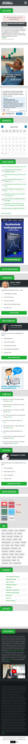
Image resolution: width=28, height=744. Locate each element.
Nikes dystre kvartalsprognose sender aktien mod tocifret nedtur (14, 194)
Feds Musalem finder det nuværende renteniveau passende (12, 170)
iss (12, 542)
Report (16, 554)
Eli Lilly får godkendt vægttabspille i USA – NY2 (15, 166)
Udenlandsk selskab (6, 560)
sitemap (3, 733)
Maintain (17, 545)
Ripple (2, 731)
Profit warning (5, 554)
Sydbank (14, 557)
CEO (15, 533)
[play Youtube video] (14, 671)
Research (22, 554)
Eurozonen (9, 539)
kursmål (7, 545)
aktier (3, 533)
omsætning (11, 551)
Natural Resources (6, 548)
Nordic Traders (9, 659)
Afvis (17, 742)
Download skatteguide (14, 483)
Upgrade (14, 560)
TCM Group (20, 557)
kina (3, 545)
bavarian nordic (9, 533)
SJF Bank (9, 557)
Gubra (20, 539)
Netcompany (14, 548)
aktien (16, 530)
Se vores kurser (14, 312)
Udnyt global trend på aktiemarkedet (11, 431)
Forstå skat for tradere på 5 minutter (11, 420)
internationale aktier (6, 542)
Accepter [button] (13, 742)
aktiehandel (4, 530)
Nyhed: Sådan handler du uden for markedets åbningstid (13, 24)
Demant (3, 536)
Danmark (20, 533)
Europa (3, 539)
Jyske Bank (23, 542)
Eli (21, 536)
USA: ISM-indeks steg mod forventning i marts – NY (15, 175)
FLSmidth (15, 539)
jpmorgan (17, 542)
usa (18, 560)
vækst (10, 563)
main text (22, 545)
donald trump (10, 536)
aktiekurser (11, 530)
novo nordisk (5, 551)
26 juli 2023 (3, 39)
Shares (3, 557)
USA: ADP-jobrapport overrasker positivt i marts (14, 190)
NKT (19, 548)
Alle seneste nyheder (6, 213)
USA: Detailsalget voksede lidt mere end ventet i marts (15, 185)
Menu (25, 2)
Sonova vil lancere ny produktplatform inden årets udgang (14, 199)
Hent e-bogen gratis (14, 357)
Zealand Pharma (17, 563)
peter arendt (18, 551)
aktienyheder (22, 530)
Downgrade (16, 536)
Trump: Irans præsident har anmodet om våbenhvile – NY (13, 180)
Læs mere (4, 37)
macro (12, 545)
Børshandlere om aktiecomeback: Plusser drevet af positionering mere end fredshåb (14, 204)
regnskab (12, 554)
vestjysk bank (5, 563)
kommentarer (10, 39)
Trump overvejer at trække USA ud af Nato (14, 208)
